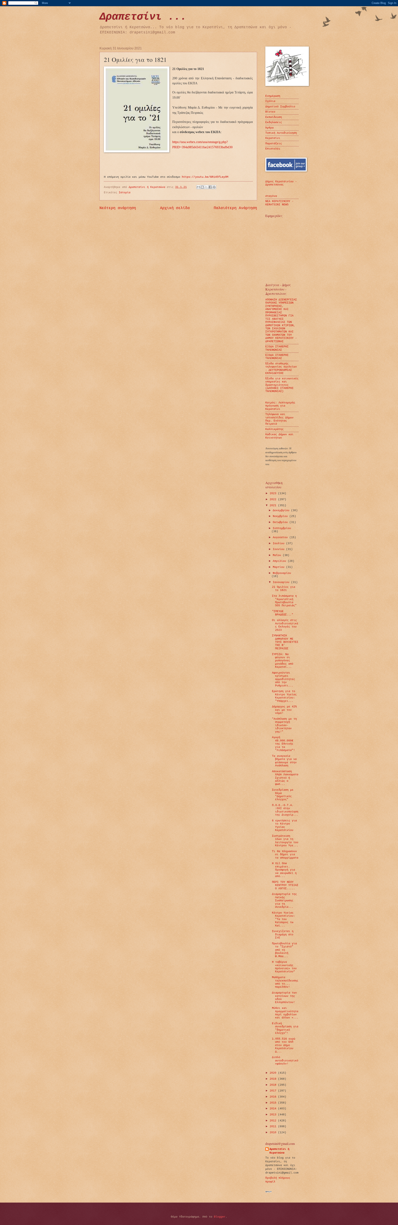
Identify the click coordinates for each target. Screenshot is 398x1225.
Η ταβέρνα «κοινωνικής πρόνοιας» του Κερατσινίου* (284, 966)
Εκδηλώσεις (273, 122)
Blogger (220, 1216)
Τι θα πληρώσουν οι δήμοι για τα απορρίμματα (285, 854)
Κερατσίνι (272, 138)
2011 (274, 1126)
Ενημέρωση (272, 96)
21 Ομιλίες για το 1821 (283, 589)
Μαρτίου (279, 567)
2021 (274, 505)
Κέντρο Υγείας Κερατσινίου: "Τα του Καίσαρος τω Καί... (283, 919)
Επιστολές (272, 148)
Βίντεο (270, 111)
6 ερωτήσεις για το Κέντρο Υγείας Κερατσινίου (284, 825)
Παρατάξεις (273, 143)
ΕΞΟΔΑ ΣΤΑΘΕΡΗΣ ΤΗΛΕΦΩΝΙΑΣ (277, 348)
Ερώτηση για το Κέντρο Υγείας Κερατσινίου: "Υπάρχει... (284, 696)
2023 (274, 493)
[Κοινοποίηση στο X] (206, 187)
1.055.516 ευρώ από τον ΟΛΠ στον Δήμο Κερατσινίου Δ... (283, 1045)
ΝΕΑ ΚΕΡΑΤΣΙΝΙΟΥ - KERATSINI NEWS (279, 203)
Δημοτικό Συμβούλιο (280, 106)
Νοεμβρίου (281, 516)
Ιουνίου (279, 549)
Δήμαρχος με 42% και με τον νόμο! (284, 710)
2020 (274, 1072)
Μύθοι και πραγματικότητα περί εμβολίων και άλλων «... (285, 1013)
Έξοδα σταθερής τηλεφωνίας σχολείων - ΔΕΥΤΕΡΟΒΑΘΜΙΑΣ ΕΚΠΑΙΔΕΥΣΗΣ (281, 368)
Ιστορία (124, 192)
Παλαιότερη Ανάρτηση (235, 208)
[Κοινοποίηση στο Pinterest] (214, 187)
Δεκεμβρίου (282, 510)
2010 (274, 1132)
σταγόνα (271, 196)
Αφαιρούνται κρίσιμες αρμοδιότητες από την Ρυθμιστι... (283, 679)
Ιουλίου (279, 543)
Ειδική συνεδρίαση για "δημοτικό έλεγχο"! (285, 1028)
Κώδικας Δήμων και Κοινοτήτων (279, 436)
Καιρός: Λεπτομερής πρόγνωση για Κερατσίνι (280, 406)
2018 (274, 1085)
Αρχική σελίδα (175, 208)
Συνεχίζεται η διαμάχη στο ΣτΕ (283, 934)
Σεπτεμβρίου (282, 528)
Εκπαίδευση (273, 117)
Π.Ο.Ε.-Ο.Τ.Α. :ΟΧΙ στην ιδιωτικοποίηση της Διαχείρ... (285, 810)
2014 (274, 1108)
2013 (274, 1114)
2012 (274, 1120)
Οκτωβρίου (281, 522)
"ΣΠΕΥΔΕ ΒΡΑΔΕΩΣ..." (282, 613)
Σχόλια (270, 101)
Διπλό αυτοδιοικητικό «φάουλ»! (285, 1060)
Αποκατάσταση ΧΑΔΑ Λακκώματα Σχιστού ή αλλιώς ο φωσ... (285, 778)
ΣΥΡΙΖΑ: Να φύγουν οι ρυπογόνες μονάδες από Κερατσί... (282, 661)
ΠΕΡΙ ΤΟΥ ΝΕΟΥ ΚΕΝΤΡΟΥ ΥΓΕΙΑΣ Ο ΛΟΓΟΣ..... (285, 885)
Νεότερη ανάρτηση (118, 208)
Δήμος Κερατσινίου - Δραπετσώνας (281, 183)
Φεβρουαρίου (282, 573)
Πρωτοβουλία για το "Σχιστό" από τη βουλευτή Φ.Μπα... (284, 950)
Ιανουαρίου (282, 582)
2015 (274, 1102)
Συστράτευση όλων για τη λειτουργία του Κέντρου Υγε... (285, 840)
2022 (274, 499)
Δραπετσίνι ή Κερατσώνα (279, 1151)
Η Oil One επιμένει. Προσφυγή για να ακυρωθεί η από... (284, 870)
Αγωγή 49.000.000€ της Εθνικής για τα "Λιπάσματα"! (283, 744)
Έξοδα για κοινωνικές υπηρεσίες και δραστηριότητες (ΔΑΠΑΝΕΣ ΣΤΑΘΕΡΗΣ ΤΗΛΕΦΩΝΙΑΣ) (281, 385)
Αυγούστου (281, 537)
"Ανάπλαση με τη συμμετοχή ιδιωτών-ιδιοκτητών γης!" (284, 725)
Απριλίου (280, 561)
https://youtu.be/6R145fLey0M (205, 177)
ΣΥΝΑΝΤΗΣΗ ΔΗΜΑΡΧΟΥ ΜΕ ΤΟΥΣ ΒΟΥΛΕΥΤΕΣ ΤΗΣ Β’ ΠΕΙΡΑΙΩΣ (285, 642)
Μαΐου (278, 555)
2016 (274, 1096)
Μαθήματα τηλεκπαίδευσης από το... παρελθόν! (285, 982)
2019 (274, 1078)
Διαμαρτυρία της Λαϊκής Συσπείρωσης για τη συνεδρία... (284, 901)
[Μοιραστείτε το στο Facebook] (210, 187)
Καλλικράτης (274, 429)
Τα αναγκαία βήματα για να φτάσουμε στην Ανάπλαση (284, 761)
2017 (274, 1090)
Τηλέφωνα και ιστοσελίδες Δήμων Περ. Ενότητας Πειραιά (279, 419)
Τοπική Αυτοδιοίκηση (281, 133)
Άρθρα (269, 127)
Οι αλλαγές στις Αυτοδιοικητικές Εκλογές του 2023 (285, 625)
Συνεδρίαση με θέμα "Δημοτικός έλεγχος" (283, 794)
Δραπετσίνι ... (143, 17)
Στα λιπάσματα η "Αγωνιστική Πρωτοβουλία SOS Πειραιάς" (284, 600)
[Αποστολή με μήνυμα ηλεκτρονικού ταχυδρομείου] (198, 187)
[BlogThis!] (202, 187)
